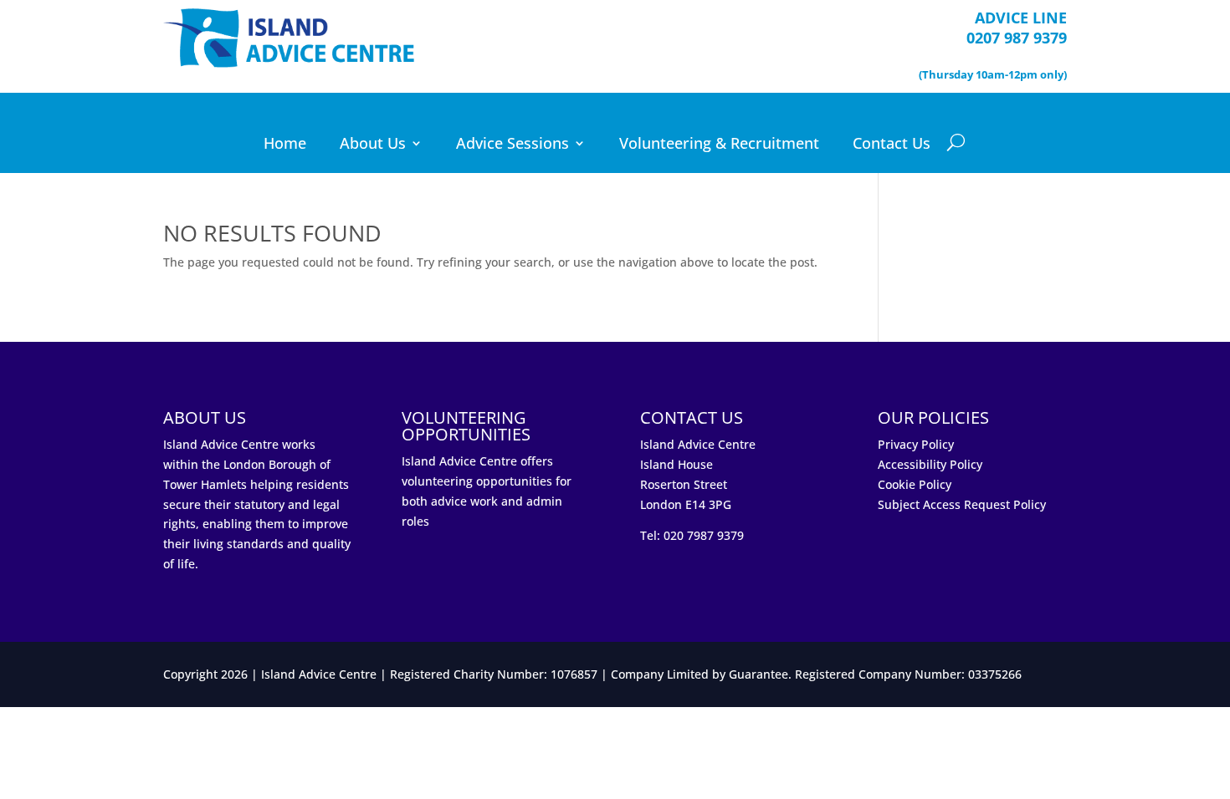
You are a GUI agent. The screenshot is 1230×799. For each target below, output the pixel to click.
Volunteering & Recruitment (719, 145)
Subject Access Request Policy (962, 504)
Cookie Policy (914, 484)
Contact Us (891, 145)
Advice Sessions (512, 145)
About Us (373, 145)
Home (285, 145)
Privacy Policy (916, 444)
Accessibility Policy (930, 464)
